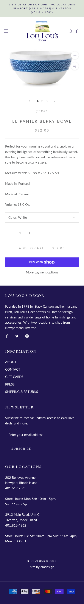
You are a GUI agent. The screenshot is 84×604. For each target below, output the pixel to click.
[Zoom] (75, 55)
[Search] (71, 31)
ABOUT (10, 362)
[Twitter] (17, 335)
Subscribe (21, 448)
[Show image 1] (38, 101)
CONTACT (12, 369)
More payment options (42, 272)
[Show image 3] (47, 101)
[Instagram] (27, 335)
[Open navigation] (6, 31)
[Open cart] (78, 31)
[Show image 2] (42, 101)
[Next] (54, 101)
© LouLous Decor (42, 560)
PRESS (9, 384)
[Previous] (29, 101)
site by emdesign (42, 567)
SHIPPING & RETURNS (21, 392)
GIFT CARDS (14, 377)
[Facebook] (6, 335)
